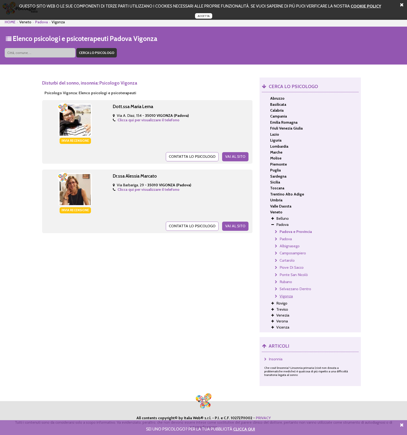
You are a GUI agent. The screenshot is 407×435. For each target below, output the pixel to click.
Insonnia (275, 359)
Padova (41, 22)
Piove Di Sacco (292, 267)
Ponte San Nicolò (294, 274)
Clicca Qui (244, 429)
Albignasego (290, 246)
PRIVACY (263, 418)
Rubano (286, 282)
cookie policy (366, 6)
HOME (10, 22)
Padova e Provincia (296, 231)
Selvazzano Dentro (295, 289)
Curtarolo (287, 260)
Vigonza (286, 296)
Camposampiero (293, 253)
